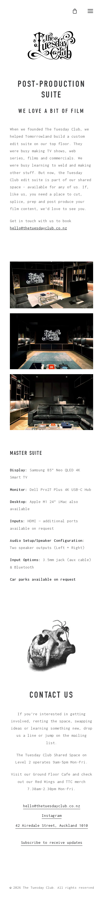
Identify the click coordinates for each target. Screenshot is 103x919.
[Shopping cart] (73, 11)
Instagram (52, 815)
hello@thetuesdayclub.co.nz (38, 228)
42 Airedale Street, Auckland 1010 (51, 825)
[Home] (51, 45)
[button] (90, 11)
